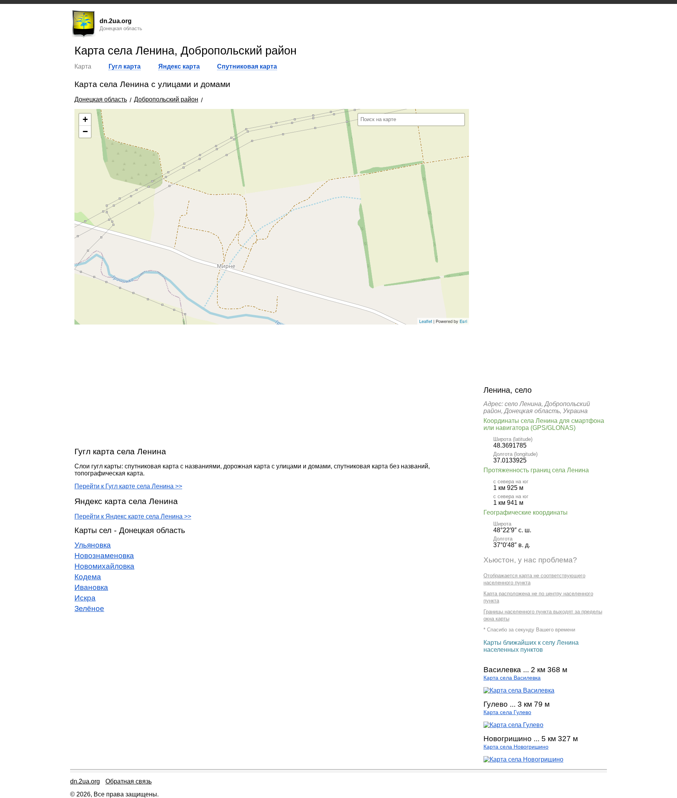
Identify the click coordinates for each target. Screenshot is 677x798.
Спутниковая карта (247, 66)
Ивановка (91, 587)
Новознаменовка (104, 555)
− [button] (85, 131)
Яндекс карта (179, 66)
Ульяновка (92, 545)
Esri (463, 321)
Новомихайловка (104, 566)
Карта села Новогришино (515, 747)
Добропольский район (166, 99)
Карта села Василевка (512, 678)
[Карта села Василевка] (518, 690)
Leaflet (425, 321)
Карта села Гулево (507, 712)
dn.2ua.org (85, 781)
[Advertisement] (271, 385)
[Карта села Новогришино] (523, 759)
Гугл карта (125, 66)
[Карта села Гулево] (513, 725)
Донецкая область (100, 99)
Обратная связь (128, 781)
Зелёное (89, 608)
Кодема (87, 577)
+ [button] (85, 119)
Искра (85, 598)
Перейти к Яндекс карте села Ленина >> (132, 516)
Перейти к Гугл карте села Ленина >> (128, 486)
